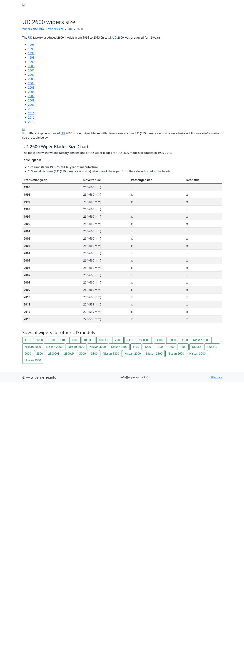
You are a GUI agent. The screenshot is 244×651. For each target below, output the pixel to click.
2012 (31, 118)
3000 (173, 340)
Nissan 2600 (76, 347)
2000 (31, 66)
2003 (31, 79)
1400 (63, 340)
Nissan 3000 (97, 347)
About (75, 5)
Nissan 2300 (54, 347)
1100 (28, 340)
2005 (31, 88)
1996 (31, 49)
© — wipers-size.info (39, 377)
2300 (130, 340)
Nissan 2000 (33, 347)
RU (84, 5)
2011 (31, 113)
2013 (31, 122)
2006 (31, 92)
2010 (31, 109)
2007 (31, 96)
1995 (31, 45)
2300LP (159, 340)
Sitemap (216, 377)
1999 (31, 62)
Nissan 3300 (119, 347)
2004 (31, 83)
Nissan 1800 (201, 340)
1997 (31, 53)
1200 (39, 340)
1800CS (88, 340)
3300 (184, 340)
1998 (31, 57)
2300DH (143, 340)
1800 (75, 340)
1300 (51, 340)
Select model (59, 5)
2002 (31, 75)
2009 (31, 105)
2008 (31, 100)
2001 (31, 70)
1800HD (104, 340)
